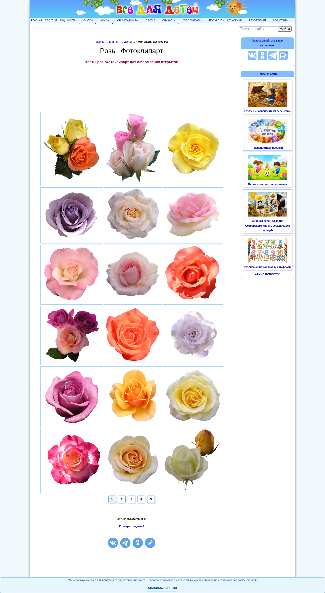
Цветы (128, 41)
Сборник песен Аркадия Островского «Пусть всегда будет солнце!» (267, 225)
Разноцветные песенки (267, 147)
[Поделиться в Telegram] (125, 543)
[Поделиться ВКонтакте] (113, 543)
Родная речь (67, 20)
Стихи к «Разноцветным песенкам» (267, 111)
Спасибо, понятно (162, 587)
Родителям (281, 20)
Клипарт (114, 41)
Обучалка (169, 20)
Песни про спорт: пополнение (267, 184)
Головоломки (192, 20)
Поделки (51, 20)
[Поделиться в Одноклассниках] (138, 543)
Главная (36, 20)
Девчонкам (234, 20)
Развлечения (257, 20)
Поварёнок (216, 20)
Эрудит (150, 20)
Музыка (104, 20)
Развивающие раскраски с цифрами (267, 267)
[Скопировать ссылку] (150, 543)
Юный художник (128, 20)
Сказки (88, 20)
